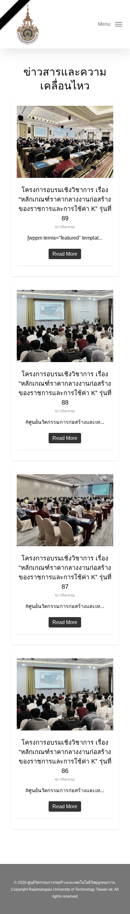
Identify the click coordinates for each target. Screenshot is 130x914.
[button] (110, 24)
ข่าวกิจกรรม (65, 227)
